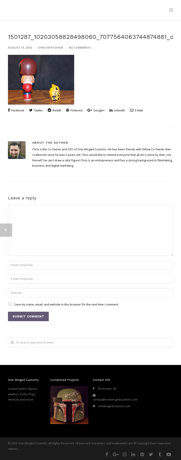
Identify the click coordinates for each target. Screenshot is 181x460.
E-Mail (138, 110)
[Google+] (115, 454)
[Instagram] (124, 454)
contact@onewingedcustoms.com (115, 399)
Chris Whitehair (50, 48)
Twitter (38, 110)
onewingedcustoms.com (114, 406)
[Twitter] (151, 454)
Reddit (56, 110)
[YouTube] (168, 454)
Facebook (17, 110)
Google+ (99, 110)
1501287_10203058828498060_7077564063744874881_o (91, 36)
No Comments (80, 48)
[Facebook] (106, 454)
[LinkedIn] (133, 454)
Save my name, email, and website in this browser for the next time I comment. (66, 304)
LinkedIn (119, 110)
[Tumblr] (159, 454)
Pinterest (76, 110)
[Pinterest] (142, 454)
